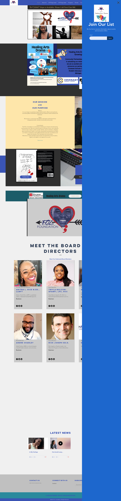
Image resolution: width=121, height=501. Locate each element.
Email (91, 35)
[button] (118, 2)
